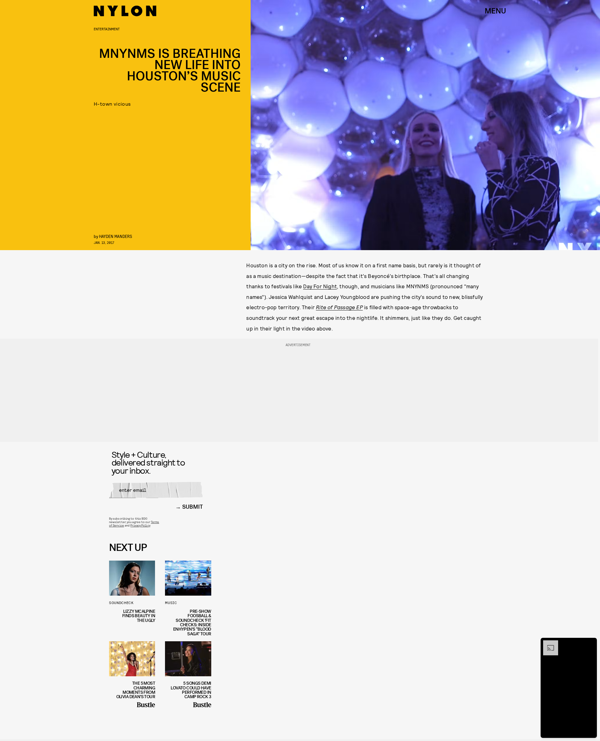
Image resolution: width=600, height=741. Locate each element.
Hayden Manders (115, 236)
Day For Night (320, 286)
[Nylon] (125, 11)
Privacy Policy (140, 525)
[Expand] (547, 643)
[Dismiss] (590, 643)
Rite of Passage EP (339, 307)
